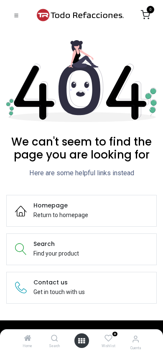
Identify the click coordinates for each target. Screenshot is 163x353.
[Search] (55, 338)
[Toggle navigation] (16, 15)
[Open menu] (81, 341)
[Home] (27, 338)
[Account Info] (136, 339)
